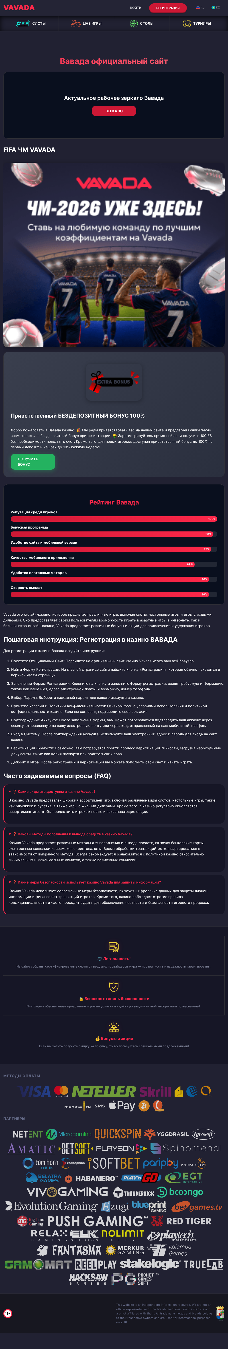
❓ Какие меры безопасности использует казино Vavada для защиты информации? (86, 882)
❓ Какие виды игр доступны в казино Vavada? (54, 791)
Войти (135, 8)
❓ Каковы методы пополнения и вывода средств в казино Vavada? (72, 834)
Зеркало (114, 111)
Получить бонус (28, 462)
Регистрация (168, 8)
